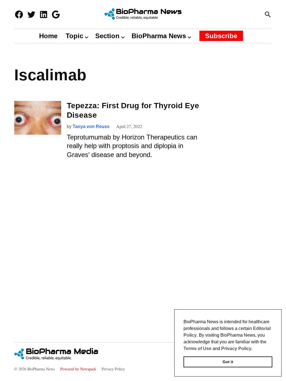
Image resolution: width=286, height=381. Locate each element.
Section (107, 36)
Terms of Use (197, 348)
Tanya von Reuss (91, 126)
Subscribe (221, 36)
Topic (74, 36)
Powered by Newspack (78, 369)
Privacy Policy (113, 369)
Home (48, 36)
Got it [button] (228, 362)
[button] (254, 349)
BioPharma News (159, 36)
